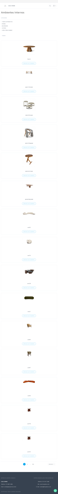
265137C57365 (29, 171)
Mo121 (29, 59)
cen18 (29, 395)
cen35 (29, 227)
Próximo (51, 464)
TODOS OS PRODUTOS (7, 21)
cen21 (29, 311)
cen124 (29, 283)
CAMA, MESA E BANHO (7, 30)
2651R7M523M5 (29, 199)
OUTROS (4, 28)
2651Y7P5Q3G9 (29, 143)
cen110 (29, 423)
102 (33, 464)
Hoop (6, 491)
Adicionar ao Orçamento (29, 63)
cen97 (29, 367)
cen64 (29, 339)
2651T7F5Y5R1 (29, 87)
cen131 (29, 451)
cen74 (29, 255)
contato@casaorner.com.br (10, 486)
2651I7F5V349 (29, 115)
